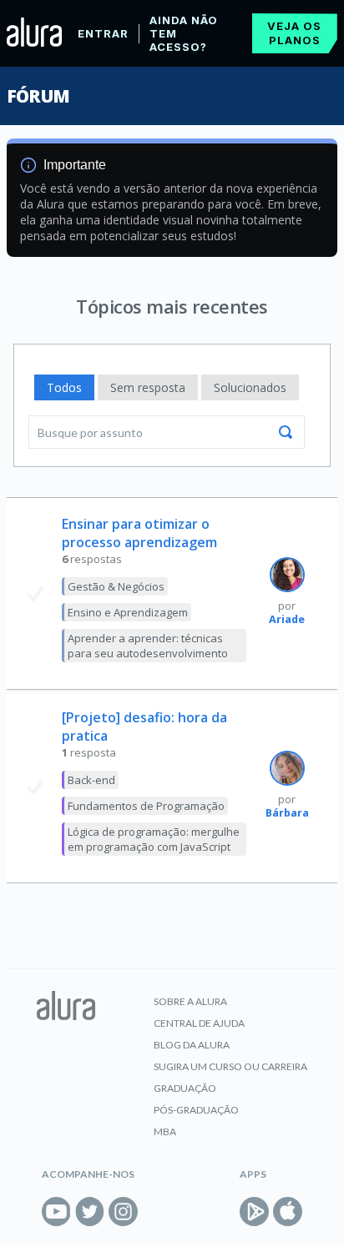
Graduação (185, 1088)
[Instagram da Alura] (123, 1211)
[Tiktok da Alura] (156, 1211)
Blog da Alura (192, 1044)
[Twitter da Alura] (89, 1211)
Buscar (285, 432)
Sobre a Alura (190, 1001)
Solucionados (250, 387)
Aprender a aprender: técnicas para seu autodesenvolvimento (148, 646)
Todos (64, 387)
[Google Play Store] (254, 1211)
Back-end (91, 779)
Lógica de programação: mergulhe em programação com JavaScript (154, 839)
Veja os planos (294, 33)
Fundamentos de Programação (146, 805)
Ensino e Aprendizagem (128, 612)
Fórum (38, 96)
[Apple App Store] (287, 1211)
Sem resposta (147, 387)
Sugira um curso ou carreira (230, 1066)
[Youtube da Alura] (56, 1211)
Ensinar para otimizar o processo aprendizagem (139, 533)
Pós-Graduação (196, 1110)
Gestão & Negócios (116, 586)
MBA (165, 1131)
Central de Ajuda (199, 1023)
